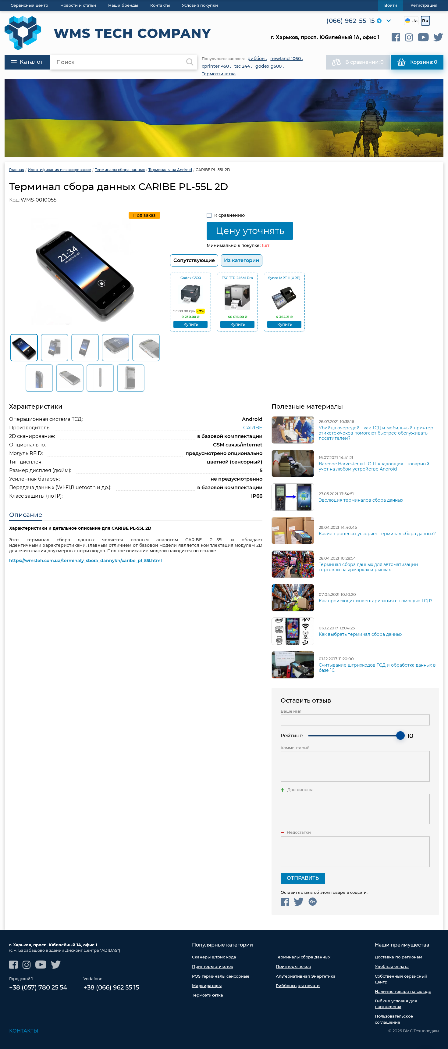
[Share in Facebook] (285, 902)
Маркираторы (207, 985)
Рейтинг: (292, 736)
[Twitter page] (438, 37)
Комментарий (295, 748)
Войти (390, 5)
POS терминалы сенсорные (220, 976)
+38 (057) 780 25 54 (38, 987)
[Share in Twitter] (299, 902)
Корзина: (423, 62)
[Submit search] (190, 62)
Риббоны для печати (298, 985)
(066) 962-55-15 (350, 20)
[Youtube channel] (423, 37)
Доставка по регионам (398, 956)
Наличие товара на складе (403, 991)
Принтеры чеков (293, 966)
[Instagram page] (409, 37)
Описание (25, 514)
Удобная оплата (392, 966)
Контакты (23, 1031)
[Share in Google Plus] (312, 902)
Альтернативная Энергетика (306, 976)
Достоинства (300, 789)
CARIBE (252, 428)
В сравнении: (364, 62)
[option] (224, 118)
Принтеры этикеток (212, 966)
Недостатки (299, 832)
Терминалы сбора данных (303, 956)
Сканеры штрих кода (214, 956)
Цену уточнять (250, 230)
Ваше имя (291, 711)
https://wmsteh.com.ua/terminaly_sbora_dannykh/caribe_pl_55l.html (85, 560)
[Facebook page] (396, 37)
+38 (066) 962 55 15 (111, 987)
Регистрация (424, 5)
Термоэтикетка (207, 995)
